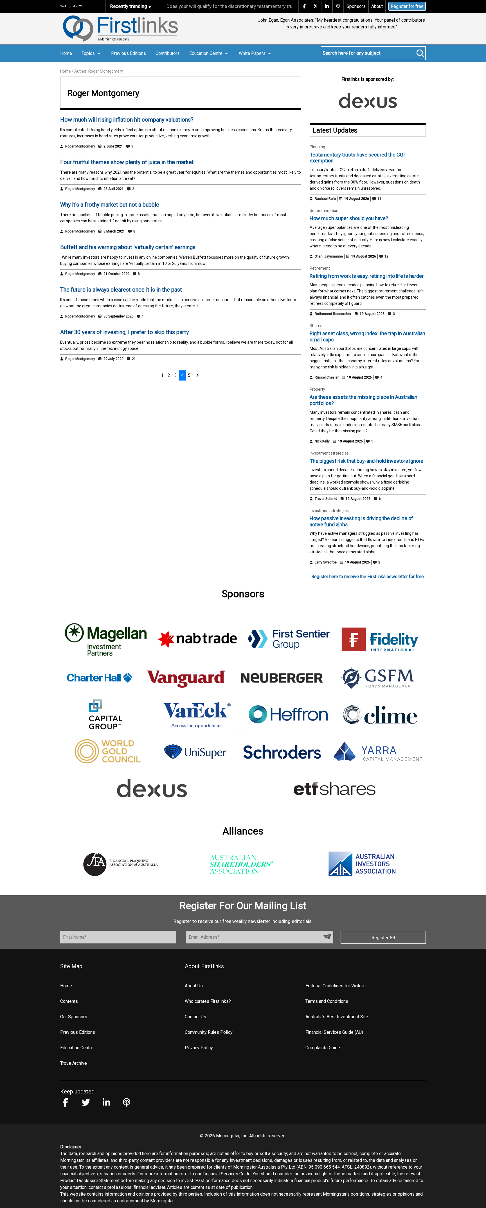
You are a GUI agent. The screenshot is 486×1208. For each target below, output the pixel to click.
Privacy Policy (199, 1047)
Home (66, 53)
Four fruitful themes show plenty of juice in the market (127, 162)
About (377, 6)
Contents (69, 1001)
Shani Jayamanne (329, 256)
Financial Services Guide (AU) (334, 1032)
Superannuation (324, 210)
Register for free (407, 6)
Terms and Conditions (326, 1001)
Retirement (320, 268)
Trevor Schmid (326, 499)
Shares (316, 325)
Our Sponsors (73, 1016)
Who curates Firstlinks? (208, 1001)
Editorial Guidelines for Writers (335, 985)
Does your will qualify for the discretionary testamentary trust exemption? (226, 6)
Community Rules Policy (209, 1032)
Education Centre (76, 1047)
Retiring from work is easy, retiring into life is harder (367, 276)
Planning (317, 147)
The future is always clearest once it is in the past (121, 289)
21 (133, 359)
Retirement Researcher (333, 314)
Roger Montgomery (80, 146)
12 (386, 256)
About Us (194, 985)
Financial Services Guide (226, 1173)
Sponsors (356, 6)
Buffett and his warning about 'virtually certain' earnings (127, 247)
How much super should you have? (349, 218)
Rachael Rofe (325, 199)
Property (317, 389)
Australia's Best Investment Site (336, 1016)
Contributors (168, 53)
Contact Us (195, 1016)
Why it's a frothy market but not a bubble (109, 204)
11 (379, 199)
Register (381, 937)
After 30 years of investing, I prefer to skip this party (124, 332)
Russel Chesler (327, 377)
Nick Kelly (322, 441)
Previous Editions (128, 53)
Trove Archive (73, 1063)
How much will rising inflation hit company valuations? (127, 119)
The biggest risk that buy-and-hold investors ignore (366, 461)
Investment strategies (329, 453)
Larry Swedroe (326, 562)
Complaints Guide (322, 1047)
